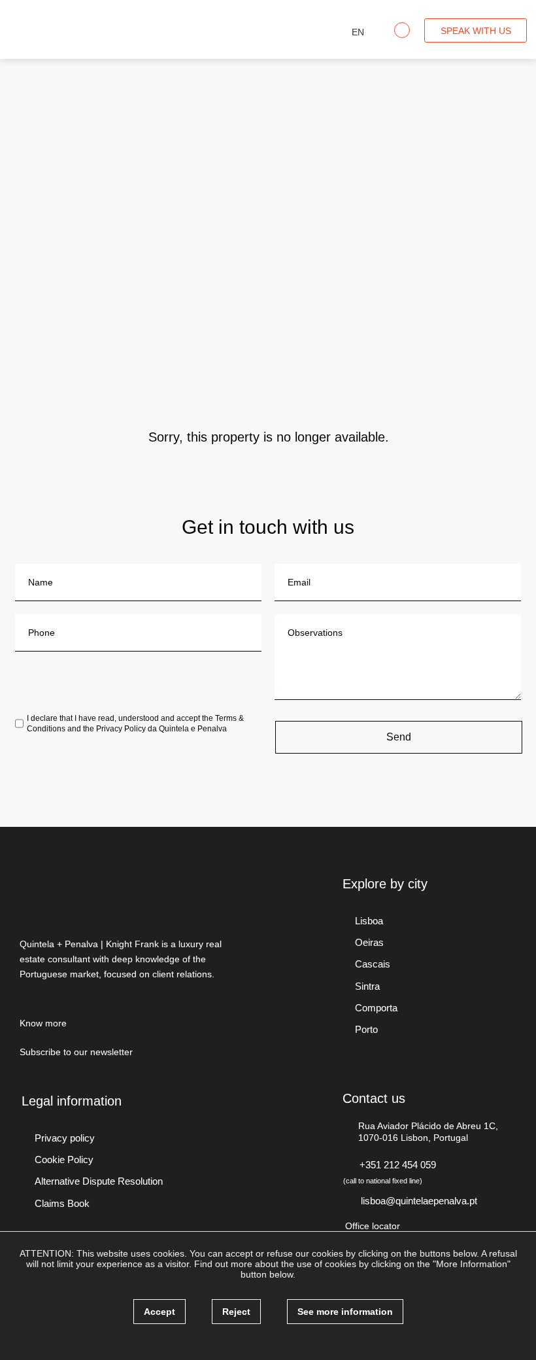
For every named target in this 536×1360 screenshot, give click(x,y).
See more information (345, 1311)
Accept (159, 1311)
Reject (236, 1311)
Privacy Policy (121, 728)
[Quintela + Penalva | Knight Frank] (83, 28)
